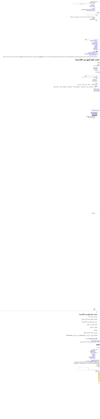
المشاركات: (92, 117)
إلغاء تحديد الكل (97, 89)
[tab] (48, 67)
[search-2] (86, 39)
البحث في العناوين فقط (89, 16)
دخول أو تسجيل (94, 1)
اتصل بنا (93, 354)
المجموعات (95, 48)
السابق (98, 110)
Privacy (93, 355)
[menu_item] (50, 372)
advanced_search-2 (93, 40)
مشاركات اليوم (94, 42)
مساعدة (93, 353)
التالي (92, 110)
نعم (98, 365)
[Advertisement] (50, 30)
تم (98, 366)
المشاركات (95, 67)
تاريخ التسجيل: (92, 116)
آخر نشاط (95, 68)
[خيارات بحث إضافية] (48, 15)
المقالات (95, 47)
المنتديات (95, 41)
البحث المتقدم (92, 19)
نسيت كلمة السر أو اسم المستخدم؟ (88, 9)
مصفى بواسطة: (97, 88)
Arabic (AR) (94, 349)
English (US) (92, 351)
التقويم (96, 45)
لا (96, 365)
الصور (96, 69)
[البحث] (96, 20)
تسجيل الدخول (92, 6)
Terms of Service (92, 356)
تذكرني (92, 4)
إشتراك (93, 8)
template (95, 110)
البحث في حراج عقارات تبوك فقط (76, 16)
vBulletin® (92, 361)
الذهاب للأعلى (92, 358)
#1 (96, 311)
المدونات (95, 46)
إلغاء (96, 371)
